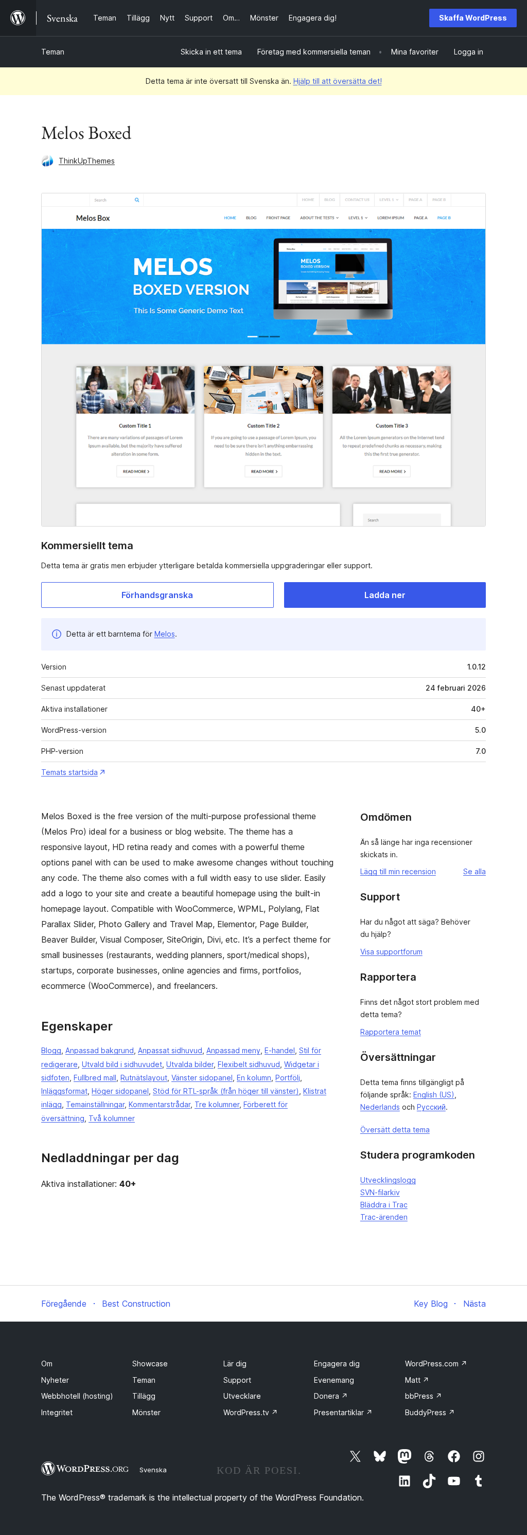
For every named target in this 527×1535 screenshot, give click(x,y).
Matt (417, 1380)
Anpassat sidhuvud (170, 1050)
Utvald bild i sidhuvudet (122, 1064)
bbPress (423, 1396)
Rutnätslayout (143, 1077)
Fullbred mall (95, 1077)
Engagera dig (337, 1363)
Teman (52, 51)
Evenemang (334, 1380)
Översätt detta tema (395, 1129)
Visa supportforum (391, 951)
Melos (164, 633)
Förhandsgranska (157, 595)
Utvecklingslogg (388, 1180)
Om (46, 1363)
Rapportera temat (390, 1031)
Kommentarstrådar (159, 1104)
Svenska (153, 1470)
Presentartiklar (343, 1412)
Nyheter (55, 1380)
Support (237, 1380)
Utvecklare (242, 1396)
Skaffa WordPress (473, 17)
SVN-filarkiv (380, 1192)
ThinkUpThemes (87, 160)
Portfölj (287, 1077)
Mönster (146, 1412)
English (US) (433, 1094)
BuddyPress (430, 1412)
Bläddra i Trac (384, 1204)
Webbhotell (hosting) (77, 1396)
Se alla (474, 871)
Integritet (57, 1412)
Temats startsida (69, 772)
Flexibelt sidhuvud (249, 1064)
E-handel (280, 1050)
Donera (331, 1396)
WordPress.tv (250, 1412)
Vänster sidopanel (202, 1077)
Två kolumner (112, 1118)
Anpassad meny (233, 1050)
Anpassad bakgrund (99, 1050)
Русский (431, 1107)
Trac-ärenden (384, 1217)
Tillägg (143, 1396)
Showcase (150, 1363)
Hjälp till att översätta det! (337, 81)
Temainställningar (95, 1104)
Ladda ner (385, 595)
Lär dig (235, 1363)
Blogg (51, 1050)
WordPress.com (436, 1363)
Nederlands (380, 1107)
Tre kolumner (217, 1104)
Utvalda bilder (190, 1064)
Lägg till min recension (398, 871)
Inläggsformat (64, 1091)
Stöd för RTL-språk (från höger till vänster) (226, 1091)
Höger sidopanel (120, 1091)
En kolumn (254, 1077)
